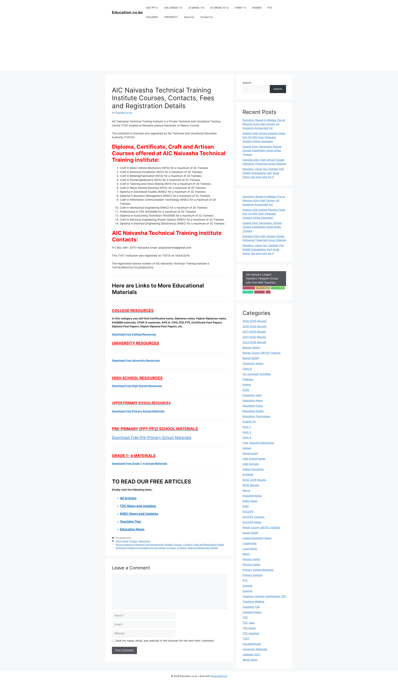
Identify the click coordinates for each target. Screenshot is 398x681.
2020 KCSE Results (254, 326)
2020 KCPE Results (254, 321)
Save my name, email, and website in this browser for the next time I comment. (165, 640)
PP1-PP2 (248, 292)
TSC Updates (251, 633)
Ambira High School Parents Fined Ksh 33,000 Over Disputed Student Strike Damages (264, 137)
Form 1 (247, 427)
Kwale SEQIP (250, 532)
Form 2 (247, 432)
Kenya (246, 490)
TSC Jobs (249, 622)
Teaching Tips (251, 606)
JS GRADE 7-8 (196, 7)
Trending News (252, 612)
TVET (246, 638)
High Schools (251, 464)
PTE (270, 7)
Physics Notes (251, 559)
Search (247, 82)
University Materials (255, 649)
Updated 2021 (251, 654)
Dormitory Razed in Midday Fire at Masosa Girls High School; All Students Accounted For (264, 124)
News (246, 554)
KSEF (246, 506)
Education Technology (256, 416)
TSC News (249, 628)
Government (250, 453)
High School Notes (254, 458)
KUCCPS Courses (253, 516)
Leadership (250, 543)
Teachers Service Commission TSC (264, 596)
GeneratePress (219, 676)
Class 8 (247, 368)
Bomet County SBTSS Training (261, 352)
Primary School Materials (258, 569)
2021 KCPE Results (254, 331)
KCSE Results (251, 485)
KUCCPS (248, 511)
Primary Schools (253, 575)
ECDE (246, 389)
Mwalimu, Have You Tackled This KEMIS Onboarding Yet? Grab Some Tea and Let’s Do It (263, 173)
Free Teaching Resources (258, 442)
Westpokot (144, 541)
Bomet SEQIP (251, 358)
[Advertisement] (199, 48)
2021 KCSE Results (254, 337)
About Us (189, 17)
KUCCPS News (252, 522)
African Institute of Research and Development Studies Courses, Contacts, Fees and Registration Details (170, 544)
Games (247, 448)
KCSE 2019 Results (254, 479)
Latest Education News (257, 538)
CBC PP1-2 (152, 7)
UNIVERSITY (171, 17)
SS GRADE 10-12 (219, 7)
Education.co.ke (127, 12)
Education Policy (253, 405)
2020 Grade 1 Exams (127, 541)
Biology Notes (251, 347)
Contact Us (206, 17)
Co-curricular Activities (257, 374)
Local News (250, 548)
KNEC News (250, 501)
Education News (253, 400)
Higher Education (253, 469)
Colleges (248, 379)
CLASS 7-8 (263, 288)
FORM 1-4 (240, 7)
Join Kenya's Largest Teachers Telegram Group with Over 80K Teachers (262, 278)
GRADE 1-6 (278, 288)
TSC (245, 617)
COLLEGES (152, 17)
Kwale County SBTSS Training (261, 527)
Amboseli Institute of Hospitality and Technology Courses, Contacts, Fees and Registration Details (167, 548)
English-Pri (249, 421)
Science (247, 591)
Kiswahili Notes (252, 495)
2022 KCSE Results (254, 342)
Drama (247, 384)
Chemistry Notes (253, 363)
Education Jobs (252, 395)
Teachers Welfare (253, 601)
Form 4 (247, 437)
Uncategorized (252, 644)
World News (250, 659)
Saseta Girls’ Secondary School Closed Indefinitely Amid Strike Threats (262, 150)
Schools (247, 585)
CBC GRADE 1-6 (173, 7)
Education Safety (253, 411)
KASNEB (256, 7)
